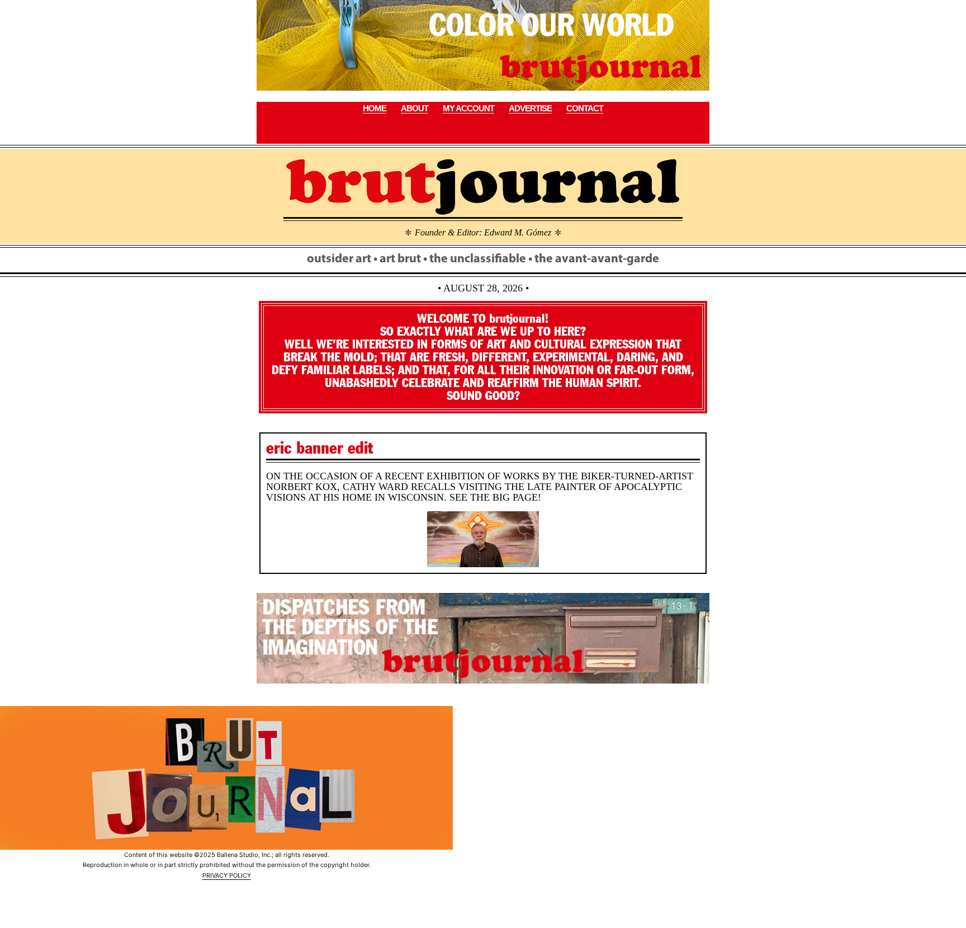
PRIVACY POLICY (226, 875)
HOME (374, 108)
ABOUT (414, 108)
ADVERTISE (530, 108)
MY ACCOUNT (468, 108)
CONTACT (584, 108)
